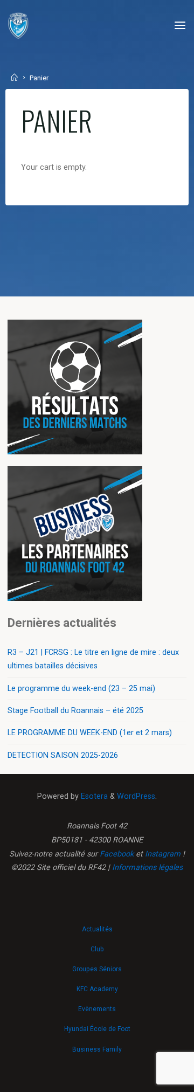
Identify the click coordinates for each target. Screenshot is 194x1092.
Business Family (97, 1049)
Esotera (93, 796)
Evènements (97, 1009)
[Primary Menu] (180, 25)
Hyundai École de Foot (97, 1029)
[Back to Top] (97, 924)
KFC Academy (97, 989)
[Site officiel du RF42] (18, 25)
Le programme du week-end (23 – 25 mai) (81, 688)
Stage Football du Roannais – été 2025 (75, 710)
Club (97, 949)
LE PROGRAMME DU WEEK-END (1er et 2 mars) (90, 732)
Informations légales (147, 867)
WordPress (136, 796)
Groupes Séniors (97, 969)
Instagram (163, 854)
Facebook (117, 854)
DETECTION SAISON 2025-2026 (63, 755)
